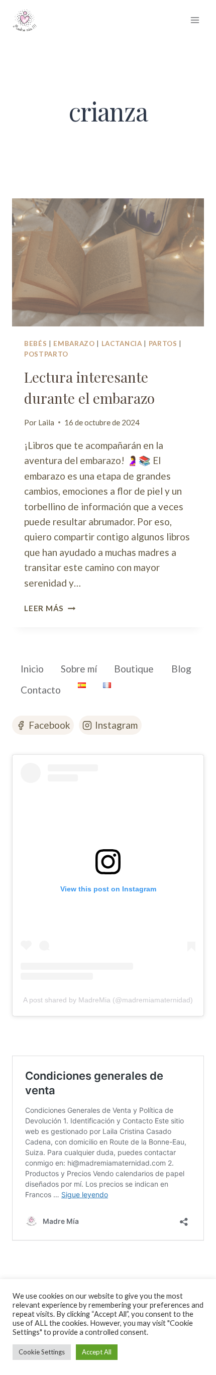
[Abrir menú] (194, 20)
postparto (46, 354)
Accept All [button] (97, 1352)
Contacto (41, 690)
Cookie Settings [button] (42, 1352)
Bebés (35, 343)
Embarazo (73, 343)
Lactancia (121, 343)
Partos (163, 343)
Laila (46, 422)
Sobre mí (79, 668)
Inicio (32, 668)
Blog (181, 668)
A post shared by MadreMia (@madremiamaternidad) (108, 1000)
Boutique (134, 668)
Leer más (49, 608)
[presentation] (108, 262)
